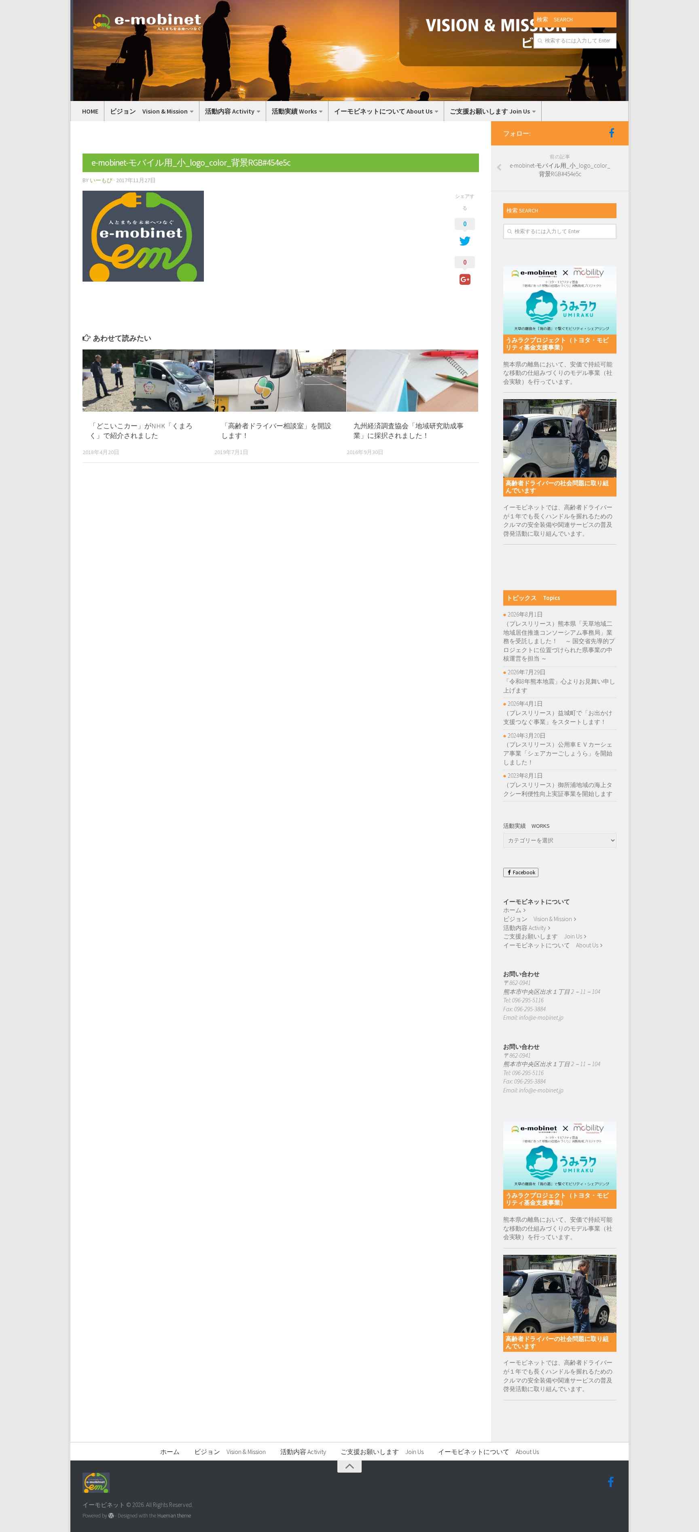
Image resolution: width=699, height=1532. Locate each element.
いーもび (101, 180)
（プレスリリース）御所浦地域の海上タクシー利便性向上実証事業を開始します (557, 789)
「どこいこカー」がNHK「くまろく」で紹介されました (141, 430)
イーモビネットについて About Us (383, 111)
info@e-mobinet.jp (541, 1017)
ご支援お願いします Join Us (490, 111)
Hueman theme (174, 1515)
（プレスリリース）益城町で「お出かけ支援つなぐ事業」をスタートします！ (557, 717)
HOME (90, 111)
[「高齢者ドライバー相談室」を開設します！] (280, 380)
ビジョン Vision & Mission (149, 111)
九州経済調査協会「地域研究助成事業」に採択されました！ (409, 430)
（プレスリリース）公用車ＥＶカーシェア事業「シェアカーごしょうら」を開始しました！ (557, 753)
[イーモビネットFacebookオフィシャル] (611, 133)
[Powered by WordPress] (111, 1515)
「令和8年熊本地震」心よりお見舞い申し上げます (559, 686)
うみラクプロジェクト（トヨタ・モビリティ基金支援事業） (557, 343)
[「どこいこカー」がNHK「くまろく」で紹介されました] (148, 380)
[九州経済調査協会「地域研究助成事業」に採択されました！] (412, 380)
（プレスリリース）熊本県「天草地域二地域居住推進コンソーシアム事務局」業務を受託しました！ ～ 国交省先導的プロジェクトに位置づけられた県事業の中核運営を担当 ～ (559, 641)
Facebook (523, 872)
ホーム (512, 910)
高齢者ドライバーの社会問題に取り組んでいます (557, 486)
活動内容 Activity (229, 111)
